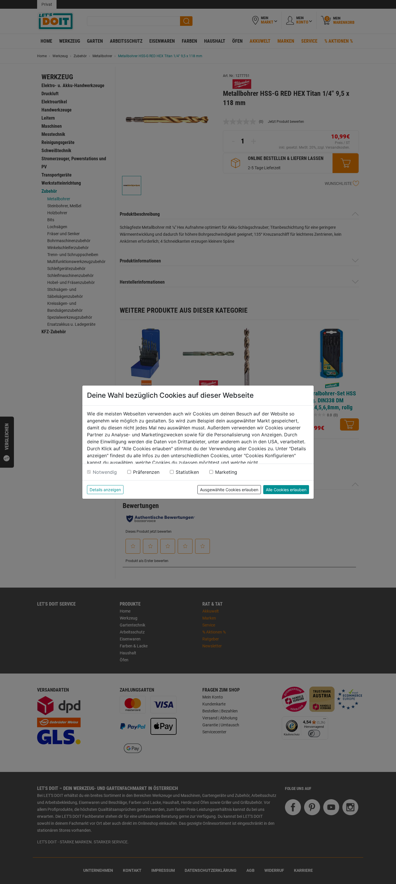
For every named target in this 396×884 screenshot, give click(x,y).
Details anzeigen (105, 489)
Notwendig (105, 472)
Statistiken (187, 472)
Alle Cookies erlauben (286, 489)
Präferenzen (146, 472)
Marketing (226, 472)
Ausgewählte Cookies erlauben (229, 489)
